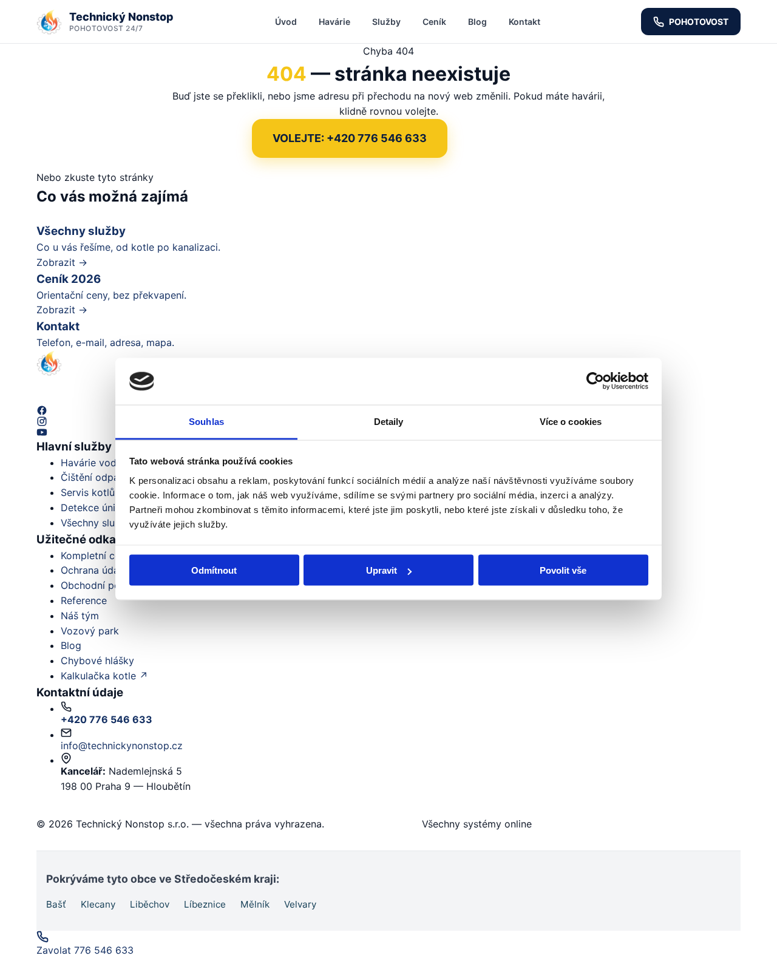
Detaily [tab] (389, 421)
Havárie (334, 21)
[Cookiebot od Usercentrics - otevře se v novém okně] (595, 381)
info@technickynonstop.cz (122, 745)
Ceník (434, 21)
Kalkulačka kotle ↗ (104, 676)
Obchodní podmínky (107, 585)
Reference (84, 600)
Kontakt (524, 21)
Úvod (286, 21)
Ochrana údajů (94, 570)
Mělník (255, 904)
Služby (386, 21)
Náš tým (80, 616)
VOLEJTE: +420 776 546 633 (350, 138)
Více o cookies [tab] (571, 421)
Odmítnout (214, 570)
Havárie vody (91, 463)
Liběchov (149, 904)
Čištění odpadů (96, 477)
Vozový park (90, 631)
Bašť (56, 904)
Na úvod (488, 138)
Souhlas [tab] (206, 421)
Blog (477, 21)
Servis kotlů (88, 492)
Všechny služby (96, 523)
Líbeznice (205, 904)
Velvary (300, 904)
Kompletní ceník (97, 555)
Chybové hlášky (97, 660)
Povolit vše (563, 570)
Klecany (98, 904)
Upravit (381, 570)
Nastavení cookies (376, 824)
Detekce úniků (93, 507)
